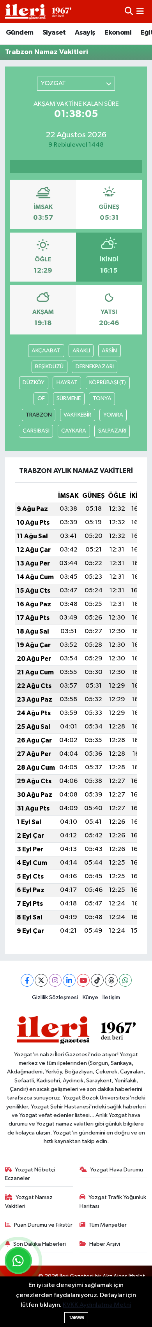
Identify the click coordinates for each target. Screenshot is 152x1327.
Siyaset (54, 32)
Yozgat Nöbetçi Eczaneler (30, 1174)
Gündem (19, 32)
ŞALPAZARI (112, 431)
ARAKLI (81, 351)
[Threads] (111, 980)
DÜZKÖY (33, 382)
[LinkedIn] (69, 980)
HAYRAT (67, 382)
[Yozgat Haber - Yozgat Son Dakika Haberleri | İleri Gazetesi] (38, 11)
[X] (41, 980)
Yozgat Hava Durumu (116, 1170)
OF (41, 398)
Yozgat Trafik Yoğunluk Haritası (113, 1201)
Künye (90, 997)
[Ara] (129, 11)
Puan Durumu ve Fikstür (43, 1225)
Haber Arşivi (104, 1244)
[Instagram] (55, 980)
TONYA (102, 398)
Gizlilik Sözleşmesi (55, 997)
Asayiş (85, 32)
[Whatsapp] (125, 980)
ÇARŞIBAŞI (36, 431)
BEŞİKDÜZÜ (49, 366)
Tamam (76, 1317)
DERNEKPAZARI (95, 366)
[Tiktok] (97, 980)
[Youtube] (83, 980)
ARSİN (109, 351)
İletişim (111, 997)
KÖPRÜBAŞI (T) (107, 382)
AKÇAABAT (46, 351)
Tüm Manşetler (107, 1225)
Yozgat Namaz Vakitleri (29, 1201)
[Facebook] (27, 980)
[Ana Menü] (140, 11)
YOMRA (113, 415)
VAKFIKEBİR (77, 415)
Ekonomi (117, 32)
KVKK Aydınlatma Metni (97, 1305)
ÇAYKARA (73, 431)
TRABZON (39, 415)
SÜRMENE (69, 398)
